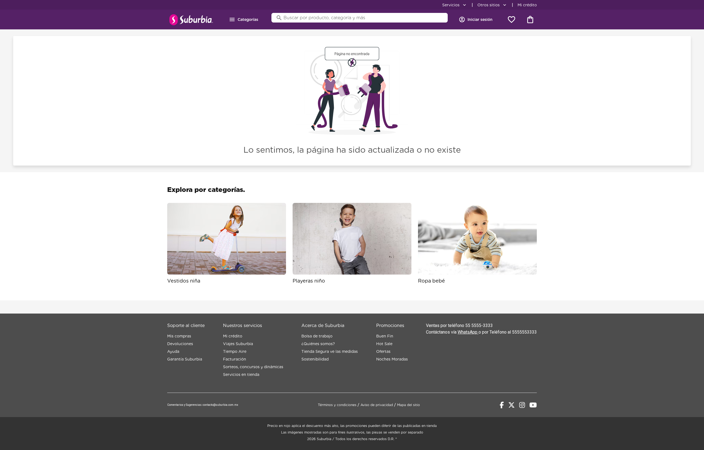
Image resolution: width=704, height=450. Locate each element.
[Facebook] (502, 405)
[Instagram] (522, 405)
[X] (511, 405)
